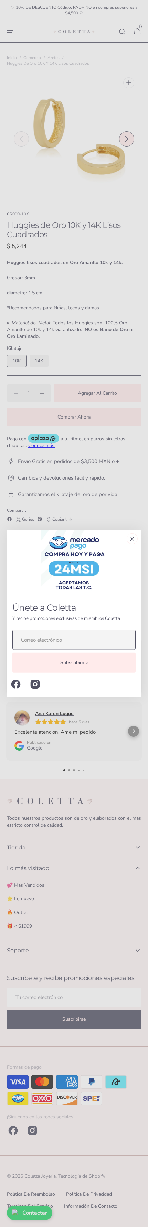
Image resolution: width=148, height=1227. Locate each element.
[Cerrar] (132, 538)
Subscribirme (74, 662)
